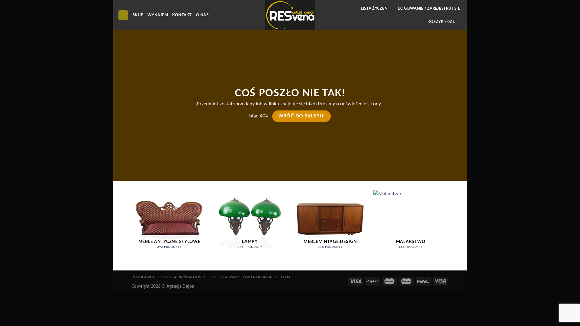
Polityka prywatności (181, 277)
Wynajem (157, 15)
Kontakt (182, 15)
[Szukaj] (123, 15)
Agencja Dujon (180, 286)
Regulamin (142, 277)
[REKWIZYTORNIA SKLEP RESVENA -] (290, 15)
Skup (138, 15)
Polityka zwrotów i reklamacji (243, 277)
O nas (202, 15)
